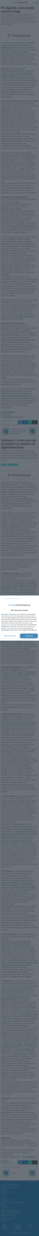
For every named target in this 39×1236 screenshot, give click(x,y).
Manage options (10, 636)
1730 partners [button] (13, 614)
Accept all (29, 636)
